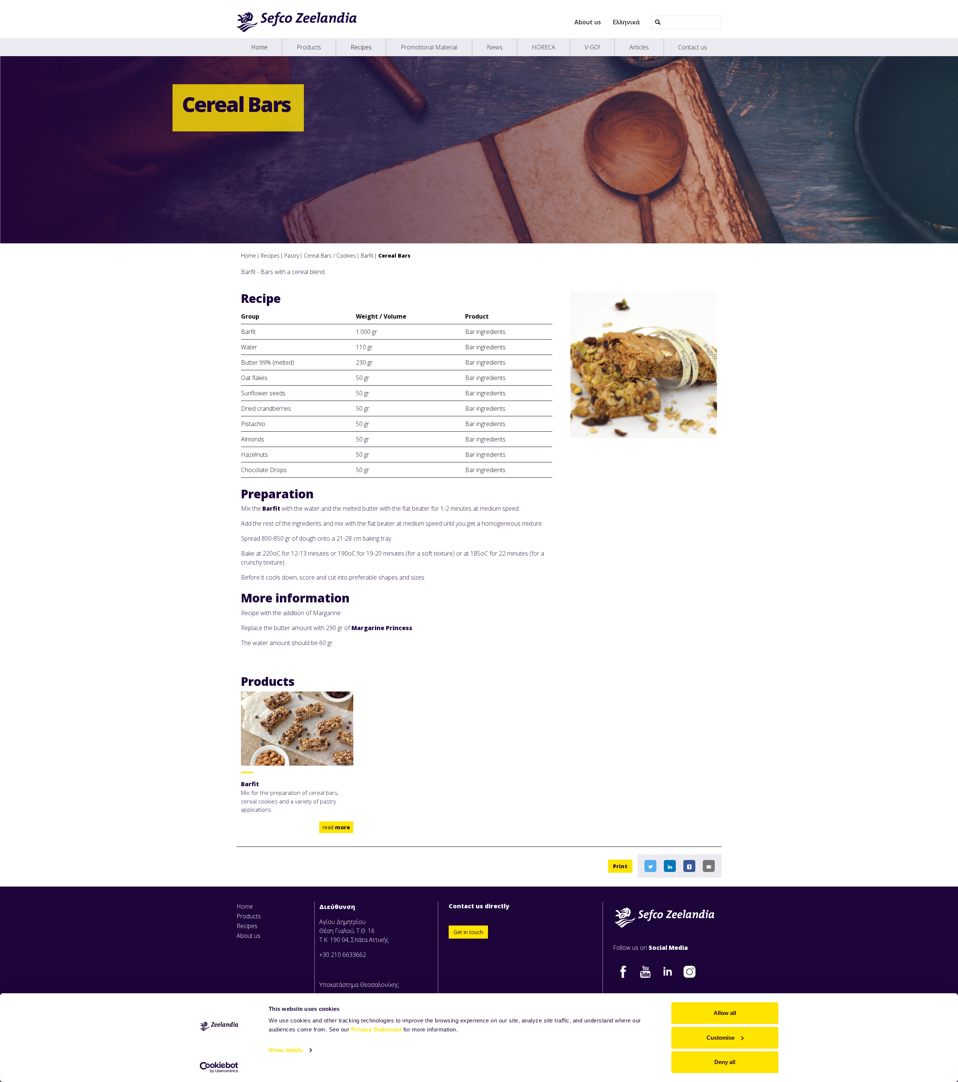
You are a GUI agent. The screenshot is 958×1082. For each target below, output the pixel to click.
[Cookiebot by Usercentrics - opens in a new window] (219, 1067)
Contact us (692, 47)
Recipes (361, 47)
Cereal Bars (394, 255)
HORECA (543, 47)
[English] (297, 22)
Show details (286, 1050)
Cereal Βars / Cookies (330, 255)
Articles (639, 47)
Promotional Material (429, 47)
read (336, 827)
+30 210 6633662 (342, 955)
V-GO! (592, 47)
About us (587, 22)
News (495, 47)
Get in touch (468, 932)
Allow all (725, 1013)
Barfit (367, 255)
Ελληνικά (626, 22)
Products (309, 47)
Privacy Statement (376, 1029)
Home (259, 47)
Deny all (724, 1062)
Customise (721, 1037)
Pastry (291, 255)
